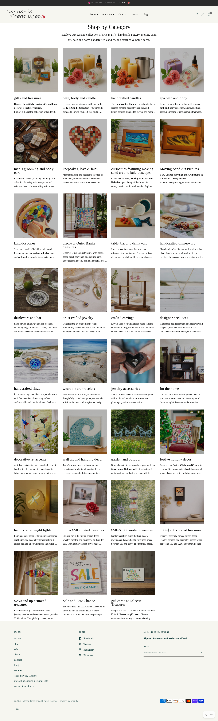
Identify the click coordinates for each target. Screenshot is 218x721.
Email (146, 646)
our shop (107, 14)
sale (16, 649)
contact (135, 14)
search (17, 638)
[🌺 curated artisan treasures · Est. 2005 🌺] (109, 2)
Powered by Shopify (68, 701)
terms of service (22, 686)
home (93, 14)
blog (145, 14)
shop (16, 643)
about (121, 14)
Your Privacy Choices (26, 675)
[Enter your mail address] (201, 653)
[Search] (197, 14)
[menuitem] (94, 14)
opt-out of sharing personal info (31, 680)
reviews (18, 670)
